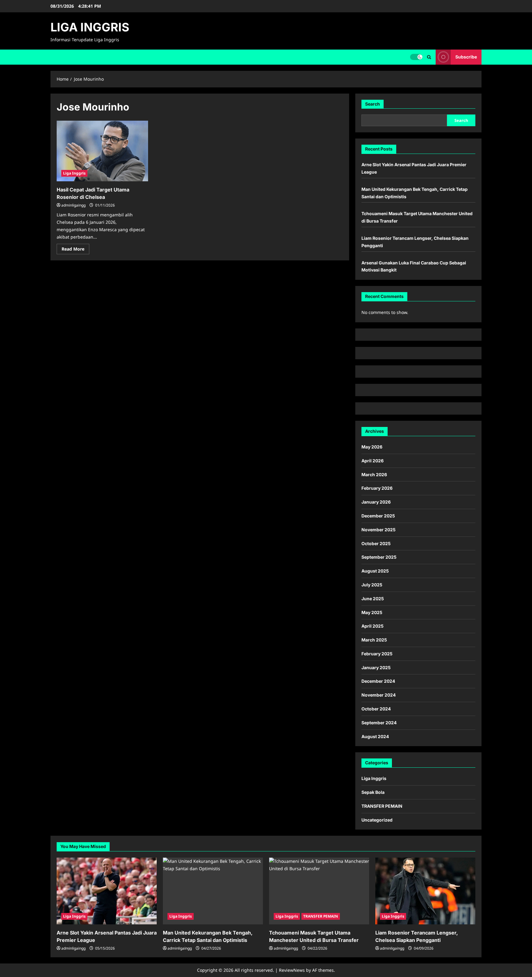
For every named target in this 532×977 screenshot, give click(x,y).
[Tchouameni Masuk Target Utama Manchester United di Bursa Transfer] (319, 891)
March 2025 (374, 639)
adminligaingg (73, 205)
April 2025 (372, 626)
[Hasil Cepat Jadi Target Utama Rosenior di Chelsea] (102, 151)
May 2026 (371, 446)
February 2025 (377, 653)
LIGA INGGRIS (89, 27)
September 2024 (379, 722)
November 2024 (378, 695)
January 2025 (376, 667)
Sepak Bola (373, 792)
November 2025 (378, 529)
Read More (75, 250)
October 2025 (376, 543)
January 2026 (376, 502)
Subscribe (466, 56)
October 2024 (376, 708)
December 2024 (378, 681)
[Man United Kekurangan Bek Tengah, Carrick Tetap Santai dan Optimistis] (213, 891)
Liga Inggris (74, 173)
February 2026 (377, 488)
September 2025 (379, 557)
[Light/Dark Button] (416, 57)
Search (372, 104)
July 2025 (371, 584)
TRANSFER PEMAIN (381, 806)
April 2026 (372, 460)
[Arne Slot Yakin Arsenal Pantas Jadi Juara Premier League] (107, 891)
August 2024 (375, 736)
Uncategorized (377, 819)
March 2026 (374, 474)
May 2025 (371, 612)
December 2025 (378, 515)
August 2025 (375, 570)
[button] (429, 57)
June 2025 (372, 598)
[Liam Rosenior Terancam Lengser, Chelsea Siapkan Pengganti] (425, 891)
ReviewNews (292, 970)
